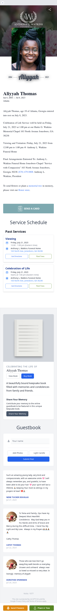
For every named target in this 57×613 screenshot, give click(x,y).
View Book (13, 376)
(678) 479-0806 (26, 171)
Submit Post (28, 459)
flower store (24, 189)
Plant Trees (40, 256)
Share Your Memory (17, 413)
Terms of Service (36, 601)
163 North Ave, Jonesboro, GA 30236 (27, 251)
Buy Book (28, 376)
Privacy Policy (21, 601)
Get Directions (16, 256)
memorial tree (35, 185)
